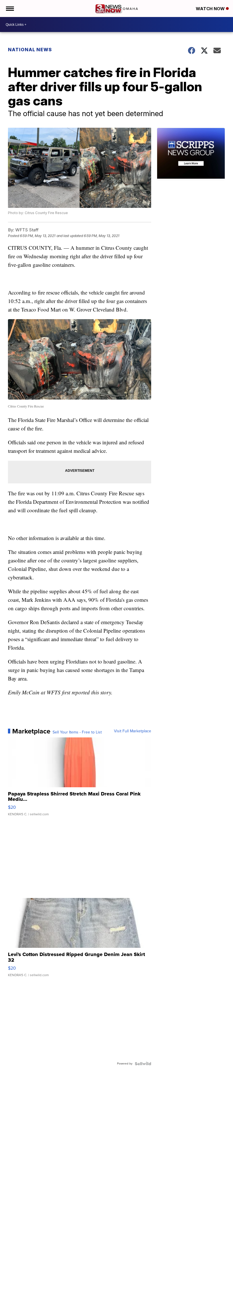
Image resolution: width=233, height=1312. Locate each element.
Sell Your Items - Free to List (77, 732)
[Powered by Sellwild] (143, 1064)
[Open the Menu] (9, 8)
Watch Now (211, 8)
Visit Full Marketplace (132, 731)
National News (30, 49)
